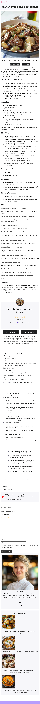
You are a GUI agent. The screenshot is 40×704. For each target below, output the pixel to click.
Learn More (20, 606)
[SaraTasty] (4, 2)
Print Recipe (26, 64)
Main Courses (16, 60)
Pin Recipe (30, 332)
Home (3, 60)
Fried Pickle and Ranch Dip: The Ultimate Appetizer (20, 652)
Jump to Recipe (15, 64)
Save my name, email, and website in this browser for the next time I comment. (20, 546)
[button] (36, 2)
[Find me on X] (20, 602)
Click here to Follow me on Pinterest (13, 499)
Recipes (8, 60)
